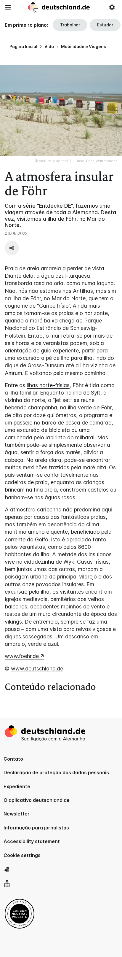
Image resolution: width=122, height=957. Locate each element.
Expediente (17, 786)
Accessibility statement (32, 841)
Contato (13, 759)
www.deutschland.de (37, 668)
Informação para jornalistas (36, 828)
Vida (49, 46)
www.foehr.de (22, 656)
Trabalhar (70, 24)
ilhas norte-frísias (48, 385)
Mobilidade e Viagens (83, 46)
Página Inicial (23, 46)
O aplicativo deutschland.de (37, 800)
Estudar (105, 24)
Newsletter (17, 814)
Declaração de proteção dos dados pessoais (56, 772)
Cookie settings (22, 855)
